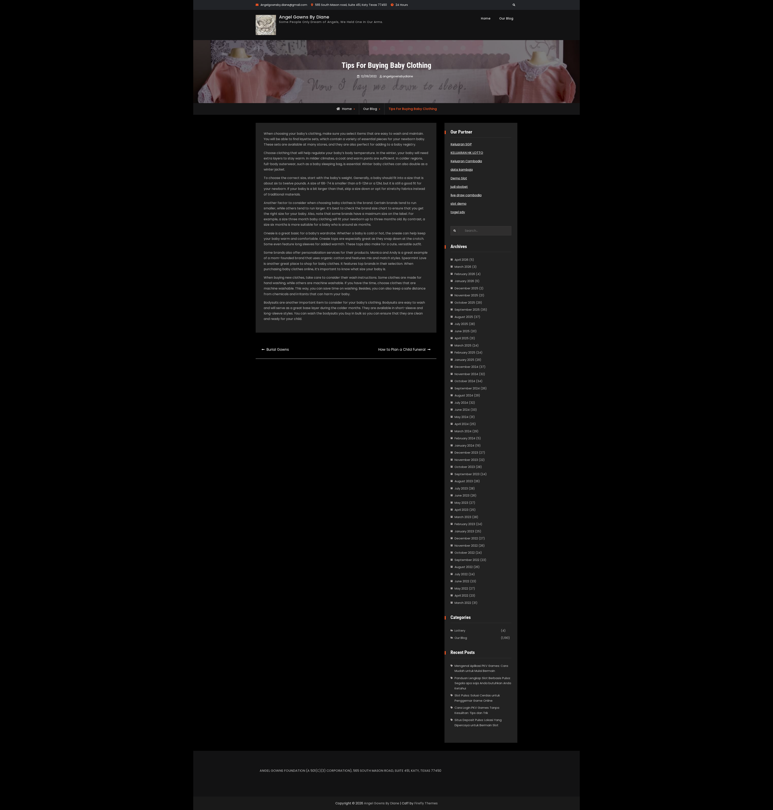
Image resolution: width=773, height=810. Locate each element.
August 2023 (464, 481)
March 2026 (463, 267)
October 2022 (465, 552)
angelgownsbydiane (398, 76)
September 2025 (467, 309)
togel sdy (458, 212)
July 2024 (461, 402)
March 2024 (463, 431)
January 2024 (464, 445)
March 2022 (463, 603)
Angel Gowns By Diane (304, 17)
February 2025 (465, 352)
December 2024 (466, 367)
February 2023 (465, 524)
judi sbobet (459, 186)
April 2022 (461, 595)
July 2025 (461, 324)
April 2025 (462, 338)
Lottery (460, 630)
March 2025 (463, 345)
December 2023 (466, 452)
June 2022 (462, 581)
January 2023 (464, 531)
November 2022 (466, 545)
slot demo (458, 203)
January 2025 (464, 360)
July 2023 (461, 488)
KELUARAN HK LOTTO (467, 152)
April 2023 (461, 510)
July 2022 (461, 574)
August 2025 (464, 317)
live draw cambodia (466, 195)
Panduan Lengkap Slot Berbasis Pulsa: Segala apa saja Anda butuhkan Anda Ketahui (483, 683)
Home (485, 18)
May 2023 (461, 503)
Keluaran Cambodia (466, 161)
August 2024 (464, 395)
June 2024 (462, 410)
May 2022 (461, 588)
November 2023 (466, 460)
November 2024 (466, 374)
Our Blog (506, 18)
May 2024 (461, 417)
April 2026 (461, 260)
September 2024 (467, 388)
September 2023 (467, 474)
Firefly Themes (426, 803)
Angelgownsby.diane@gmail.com (283, 5)
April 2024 (462, 424)
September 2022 (467, 560)
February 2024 (465, 438)
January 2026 (464, 281)
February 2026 (465, 274)
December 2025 (466, 288)
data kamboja (462, 169)
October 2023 (465, 467)
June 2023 (462, 495)
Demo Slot (459, 178)
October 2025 (465, 302)
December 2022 (466, 538)
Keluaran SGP (461, 144)
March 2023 (463, 517)
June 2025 (462, 331)
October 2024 (465, 381)
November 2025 (466, 295)
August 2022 (464, 567)
